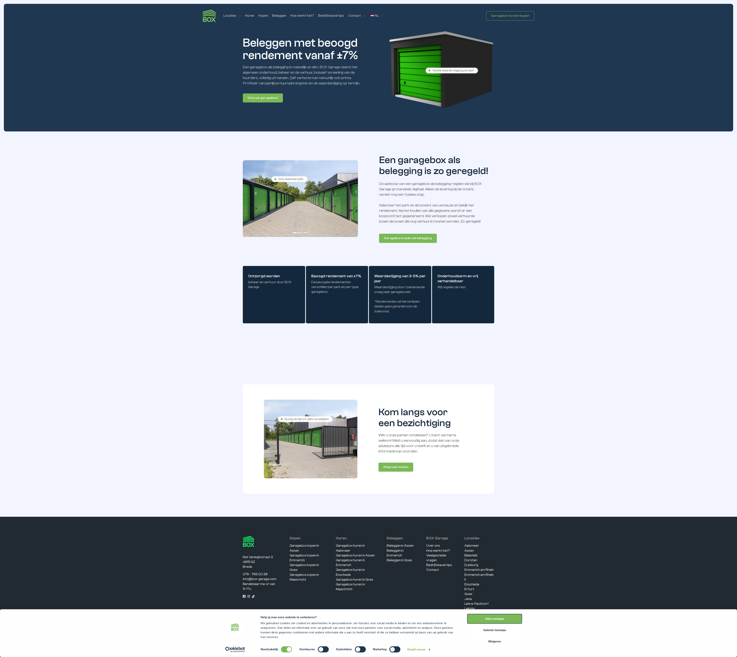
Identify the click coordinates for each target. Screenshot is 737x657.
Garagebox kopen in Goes (304, 567)
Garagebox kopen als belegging (408, 238)
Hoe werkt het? (302, 16)
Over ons (433, 546)
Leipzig (469, 609)
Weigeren (494, 641)
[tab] (295, 232)
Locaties (229, 16)
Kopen (263, 16)
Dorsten (470, 560)
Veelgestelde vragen (436, 557)
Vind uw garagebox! (263, 98)
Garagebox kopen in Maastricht (304, 577)
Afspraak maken (395, 467)
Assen (469, 551)
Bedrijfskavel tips (331, 16)
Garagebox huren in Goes (354, 580)
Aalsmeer (471, 546)
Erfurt (469, 589)
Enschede (471, 584)
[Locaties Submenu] (239, 16)
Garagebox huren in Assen (355, 555)
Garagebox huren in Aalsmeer (350, 548)
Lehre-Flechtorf (476, 604)
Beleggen (279, 16)
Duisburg (471, 565)
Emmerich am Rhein (479, 570)
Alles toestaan (494, 618)
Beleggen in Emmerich (395, 553)
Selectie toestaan (494, 630)
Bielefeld (470, 555)
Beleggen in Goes (399, 560)
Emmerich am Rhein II (479, 577)
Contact (354, 16)
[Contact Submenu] (364, 16)
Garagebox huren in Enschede (350, 572)
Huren (249, 16)
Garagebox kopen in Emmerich (304, 557)
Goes (468, 594)
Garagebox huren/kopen (510, 15)
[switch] (323, 649)
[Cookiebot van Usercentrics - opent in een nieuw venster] (235, 649)
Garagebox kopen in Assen (304, 548)
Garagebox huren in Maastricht (350, 586)
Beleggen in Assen (400, 546)
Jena (468, 599)
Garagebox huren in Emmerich (350, 562)
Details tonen (416, 649)
